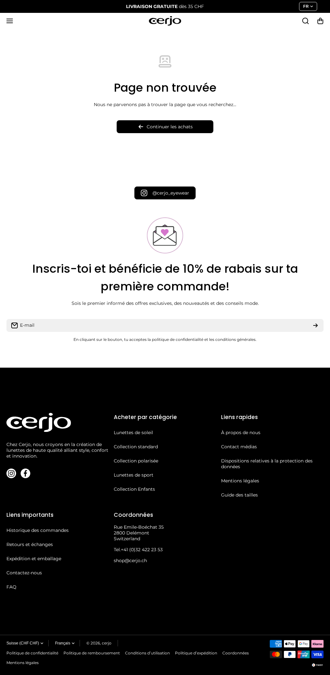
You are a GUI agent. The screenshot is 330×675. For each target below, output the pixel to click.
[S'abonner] (315, 325)
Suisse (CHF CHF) (22, 643)
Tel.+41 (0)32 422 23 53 (138, 549)
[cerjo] (165, 21)
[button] (320, 21)
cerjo (107, 643)
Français (62, 643)
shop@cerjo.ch (130, 560)
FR (306, 6)
